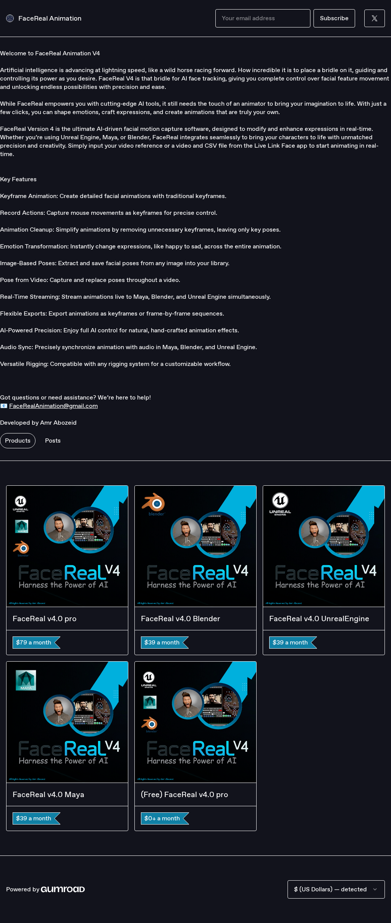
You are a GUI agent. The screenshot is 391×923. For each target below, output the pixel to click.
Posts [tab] (53, 440)
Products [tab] (18, 440)
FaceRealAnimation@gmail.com (53, 405)
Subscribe (334, 18)
